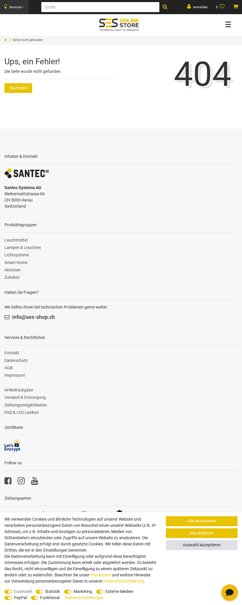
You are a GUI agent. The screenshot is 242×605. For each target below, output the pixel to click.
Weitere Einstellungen (84, 597)
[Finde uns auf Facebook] (8, 482)
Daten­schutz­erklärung (123, 581)
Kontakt (11, 352)
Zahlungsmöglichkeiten (25, 405)
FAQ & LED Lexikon (21, 412)
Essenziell (23, 591)
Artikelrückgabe (18, 390)
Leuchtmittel (15, 240)
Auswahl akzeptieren (202, 544)
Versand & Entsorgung (25, 397)
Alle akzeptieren (201, 521)
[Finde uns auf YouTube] (34, 482)
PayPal (20, 597)
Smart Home (15, 262)
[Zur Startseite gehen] (5, 40)
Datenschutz (16, 360)
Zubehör (12, 277)
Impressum (14, 375)
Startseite (18, 88)
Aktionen (12, 270)
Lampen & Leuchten (22, 247)
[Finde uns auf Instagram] (21, 482)
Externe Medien (119, 591)
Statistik (52, 591)
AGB (8, 367)
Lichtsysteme (16, 255)
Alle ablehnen (201, 533)
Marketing (82, 591)
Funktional (50, 597)
